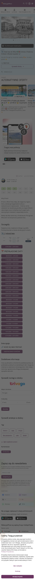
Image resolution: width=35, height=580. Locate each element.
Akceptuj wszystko (17, 576)
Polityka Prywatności (7, 551)
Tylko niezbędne (17, 566)
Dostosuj (17, 571)
